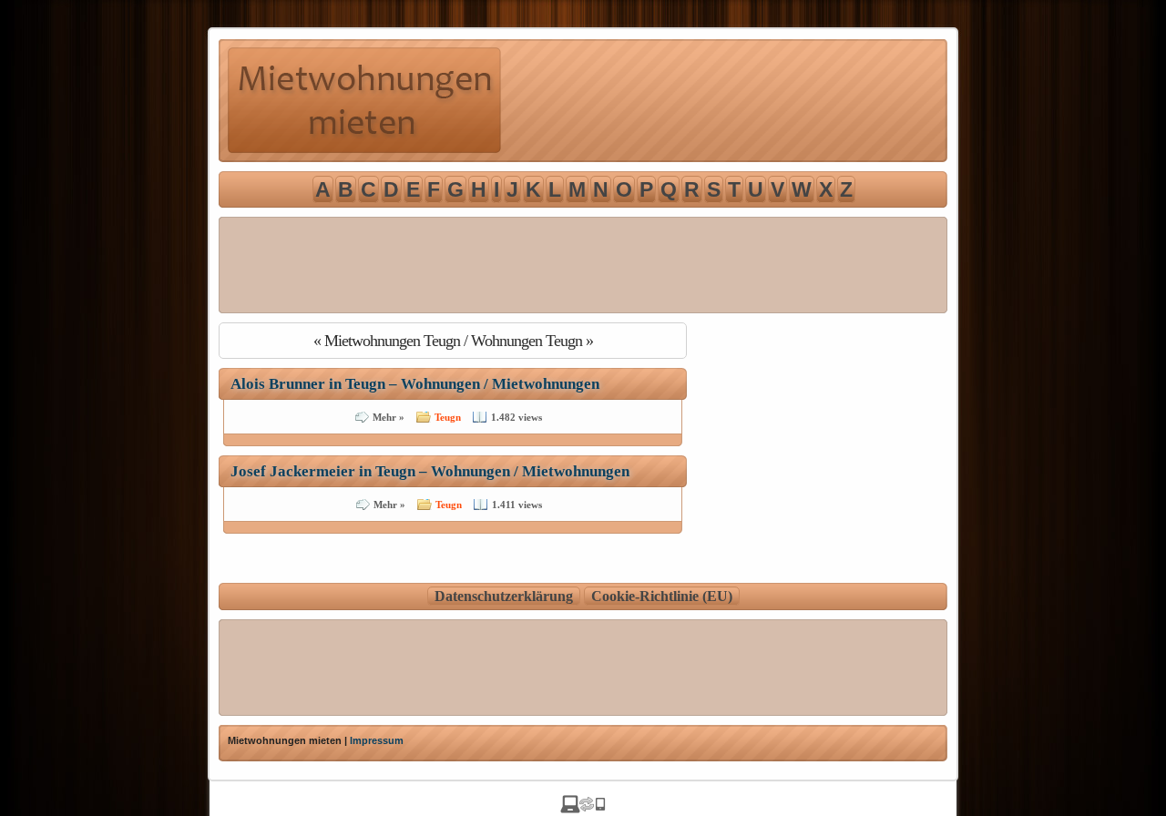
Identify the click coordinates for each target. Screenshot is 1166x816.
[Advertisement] (583, 265)
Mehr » (388, 417)
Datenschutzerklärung (504, 596)
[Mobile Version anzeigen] (583, 808)
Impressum (377, 740)
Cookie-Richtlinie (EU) (661, 596)
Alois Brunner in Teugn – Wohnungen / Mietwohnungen (414, 384)
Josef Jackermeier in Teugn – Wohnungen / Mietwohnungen (429, 471)
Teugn (448, 417)
